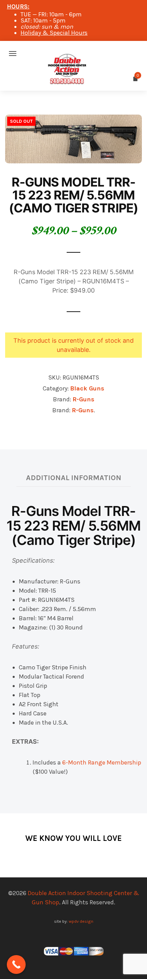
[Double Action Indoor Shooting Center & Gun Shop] (73, 53)
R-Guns (83, 399)
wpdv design (81, 921)
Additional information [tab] (73, 477)
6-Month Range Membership (101, 762)
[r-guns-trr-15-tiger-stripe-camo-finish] (73, 138)
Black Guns (87, 388)
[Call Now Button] (16, 964)
